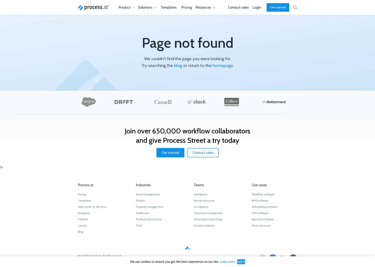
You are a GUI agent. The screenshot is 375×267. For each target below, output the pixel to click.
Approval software (263, 219)
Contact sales (203, 153)
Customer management (208, 213)
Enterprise (84, 213)
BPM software (260, 200)
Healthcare (142, 213)
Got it (241, 261)
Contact (238, 7)
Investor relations (204, 225)
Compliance (201, 207)
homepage (222, 65)
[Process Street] (93, 8)
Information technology (208, 219)
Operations (200, 194)
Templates (169, 7)
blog (178, 65)
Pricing (186, 7)
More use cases (261, 225)
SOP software (260, 213)
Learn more (227, 261)
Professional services (149, 219)
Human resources (204, 200)
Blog (80, 232)
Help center (85, 207)
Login (257, 7)
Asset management (148, 194)
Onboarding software (264, 207)
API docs (101, 207)
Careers (82, 225)
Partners (83, 219)
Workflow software (263, 194)
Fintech (140, 200)
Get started (278, 7)
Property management (149, 207)
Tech (139, 225)
